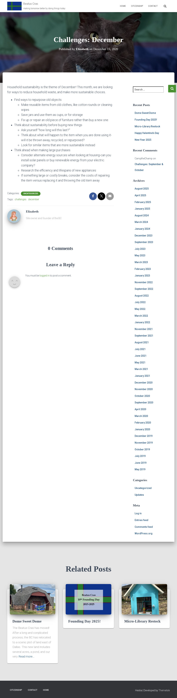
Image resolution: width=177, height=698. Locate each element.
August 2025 (142, 188)
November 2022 (144, 282)
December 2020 (143, 382)
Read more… (26, 656)
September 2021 (144, 335)
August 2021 (142, 342)
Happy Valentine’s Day (147, 133)
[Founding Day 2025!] (88, 599)
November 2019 (144, 442)
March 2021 (141, 369)
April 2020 (140, 409)
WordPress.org (143, 533)
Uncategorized (30, 194)
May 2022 (140, 309)
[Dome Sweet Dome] (32, 599)
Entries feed (141, 520)
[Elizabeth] (14, 215)
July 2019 (140, 456)
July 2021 (140, 349)
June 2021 (140, 355)
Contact (153, 6)
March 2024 (141, 222)
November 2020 (144, 389)
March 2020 (141, 416)
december (33, 199)
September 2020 (144, 402)
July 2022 (140, 302)
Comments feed (144, 526)
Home (123, 6)
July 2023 (140, 249)
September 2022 (144, 289)
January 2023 (142, 275)
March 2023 (141, 262)
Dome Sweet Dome (145, 113)
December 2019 (143, 436)
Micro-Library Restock (147, 126)
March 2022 (141, 315)
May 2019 (140, 469)
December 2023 (143, 235)
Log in (138, 513)
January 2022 (142, 322)
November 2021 (144, 329)
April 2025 (140, 195)
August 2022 (142, 295)
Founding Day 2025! (146, 119)
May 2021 (140, 362)
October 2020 (142, 396)
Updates (139, 494)
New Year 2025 (143, 139)
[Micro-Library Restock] (144, 599)
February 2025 (143, 202)
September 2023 (144, 242)
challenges (20, 199)
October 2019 (142, 449)
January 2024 (142, 228)
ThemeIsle (164, 690)
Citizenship (137, 6)
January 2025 (142, 208)
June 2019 (140, 462)
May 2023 (140, 255)
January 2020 (142, 429)
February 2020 (143, 422)
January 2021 (142, 375)
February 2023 (143, 269)
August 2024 (142, 215)
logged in (44, 275)
